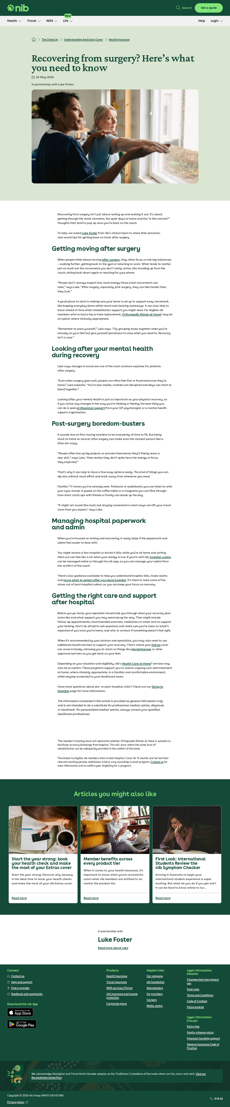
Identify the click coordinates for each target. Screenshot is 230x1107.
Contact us (157, 761)
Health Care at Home (136, 663)
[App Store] (20, 1015)
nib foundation (155, 982)
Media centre (155, 1005)
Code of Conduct (197, 1001)
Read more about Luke (113, 948)
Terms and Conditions (200, 995)
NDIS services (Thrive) (119, 988)
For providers (155, 994)
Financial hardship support (203, 1038)
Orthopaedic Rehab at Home (141, 314)
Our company (155, 976)
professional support (91, 408)
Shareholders (155, 988)
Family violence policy (200, 1032)
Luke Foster (89, 233)
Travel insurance (116, 982)
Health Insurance (119, 39)
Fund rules (193, 989)
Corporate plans (116, 1003)
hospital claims (160, 557)
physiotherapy (141, 649)
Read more (19, 898)
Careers (152, 999)
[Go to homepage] (18, 7)
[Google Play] (21, 1027)
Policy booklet (195, 1007)
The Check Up (50, 39)
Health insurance (116, 976)
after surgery (111, 259)
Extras (155, 645)
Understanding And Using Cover (83, 39)
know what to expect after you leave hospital (94, 580)
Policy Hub (193, 1026)
